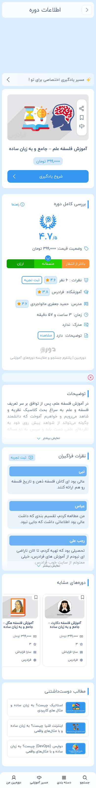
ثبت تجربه (32, 280)
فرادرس (58, 292)
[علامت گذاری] (82, 597)
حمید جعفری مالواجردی (50, 304)
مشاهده (46, 335)
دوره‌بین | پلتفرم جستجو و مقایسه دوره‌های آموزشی (48, 357)
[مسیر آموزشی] (82, 126)
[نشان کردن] (82, 117)
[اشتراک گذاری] (82, 108)
